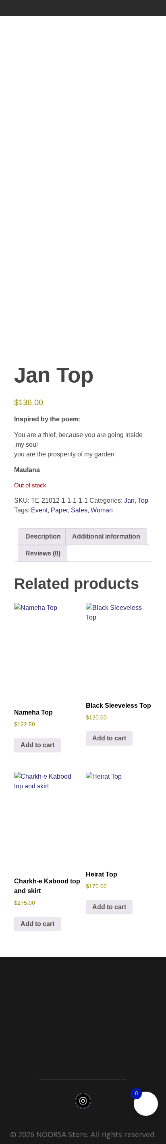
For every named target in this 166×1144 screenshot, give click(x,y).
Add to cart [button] (37, 745)
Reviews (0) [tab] (42, 553)
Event (39, 510)
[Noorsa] (27, 8)
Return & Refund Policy (83, 1033)
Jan (129, 500)
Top (143, 500)
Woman (102, 510)
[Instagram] (83, 1101)
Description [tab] (43, 536)
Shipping (83, 1048)
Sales (79, 510)
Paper (59, 510)
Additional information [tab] (106, 536)
